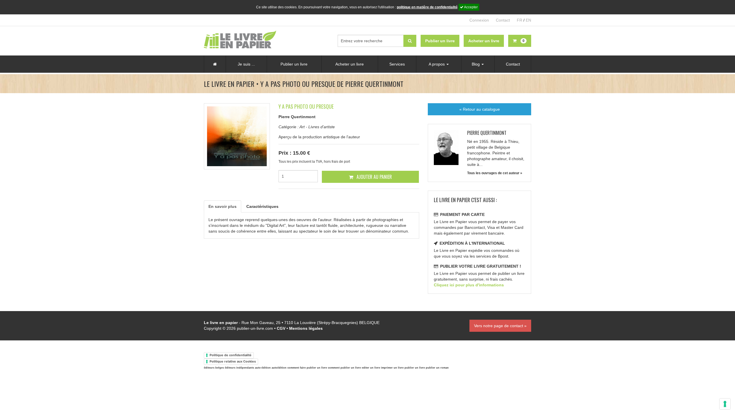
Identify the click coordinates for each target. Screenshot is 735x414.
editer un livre (371, 367)
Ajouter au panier (373, 176)
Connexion (479, 20)
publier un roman (437, 367)
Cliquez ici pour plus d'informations (469, 285)
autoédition (279, 367)
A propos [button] (437, 64)
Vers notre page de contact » (500, 325)
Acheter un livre (349, 64)
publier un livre (415, 367)
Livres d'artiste (321, 126)
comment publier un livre (344, 367)
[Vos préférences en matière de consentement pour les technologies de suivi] (724, 403)
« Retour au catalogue (479, 109)
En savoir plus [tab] (222, 206)
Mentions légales (306, 328)
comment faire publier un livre (307, 367)
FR (519, 20)
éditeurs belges (214, 367)
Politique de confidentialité (231, 355)
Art (302, 126)
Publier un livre (294, 64)
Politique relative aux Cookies (233, 361)
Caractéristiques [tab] (262, 206)
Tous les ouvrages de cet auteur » (494, 173)
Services (397, 64)
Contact (503, 20)
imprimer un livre (392, 367)
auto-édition (263, 367)
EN (528, 20)
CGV (281, 328)
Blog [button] (476, 64)
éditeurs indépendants (239, 367)
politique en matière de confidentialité (427, 7)
